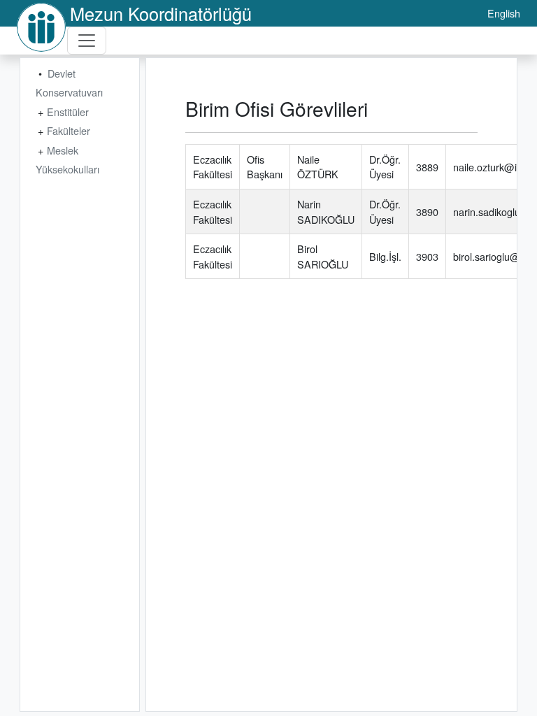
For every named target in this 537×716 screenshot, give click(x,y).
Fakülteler (68, 130)
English (503, 13)
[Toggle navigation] (86, 41)
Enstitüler (68, 111)
